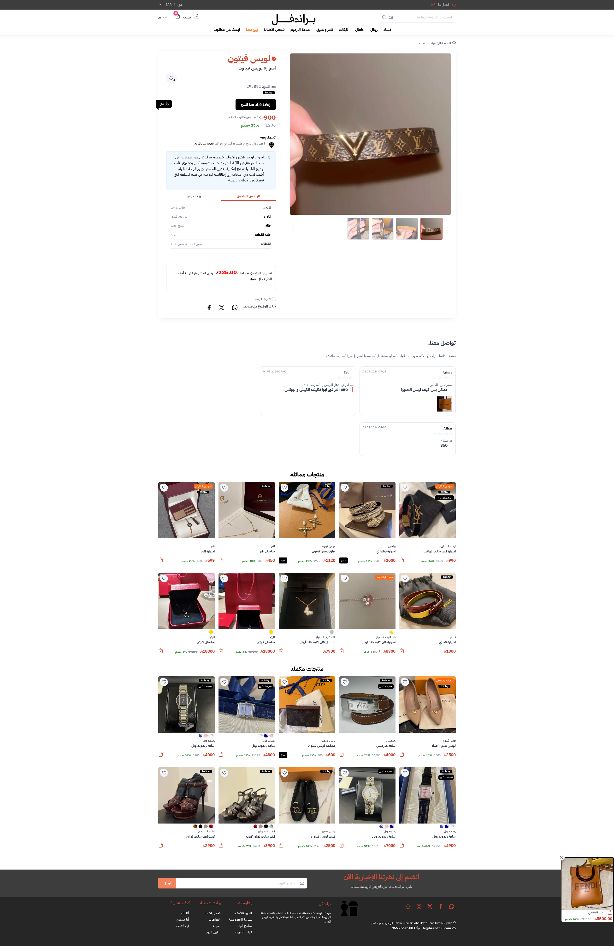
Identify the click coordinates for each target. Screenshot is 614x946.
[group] (370, 229)
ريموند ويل (269, 741)
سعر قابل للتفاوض (444, 486)
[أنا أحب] (405, 488)
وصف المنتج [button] (194, 196)
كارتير (272, 637)
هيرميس (391, 741)
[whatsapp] (451, 906)
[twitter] (429, 906)
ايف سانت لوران (447, 546)
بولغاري (392, 546)
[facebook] (441, 906)
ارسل (167, 883)
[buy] (401, 562)
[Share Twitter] (222, 308)
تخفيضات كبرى (444, 497)
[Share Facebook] (209, 308)
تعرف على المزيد (204, 143)
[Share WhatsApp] (433, 4)
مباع (343, 560)
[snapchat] (408, 906)
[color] (392, 633)
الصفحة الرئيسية (441, 43)
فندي (453, 637)
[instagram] (419, 906)
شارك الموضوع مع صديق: (259, 306)
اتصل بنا (443, 4)
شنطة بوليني (595, 912)
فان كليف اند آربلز (386, 637)
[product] (587, 884)
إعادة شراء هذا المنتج (255, 104)
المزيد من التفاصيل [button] (248, 196)
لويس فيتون (328, 546)
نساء (422, 43)
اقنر (273, 546)
